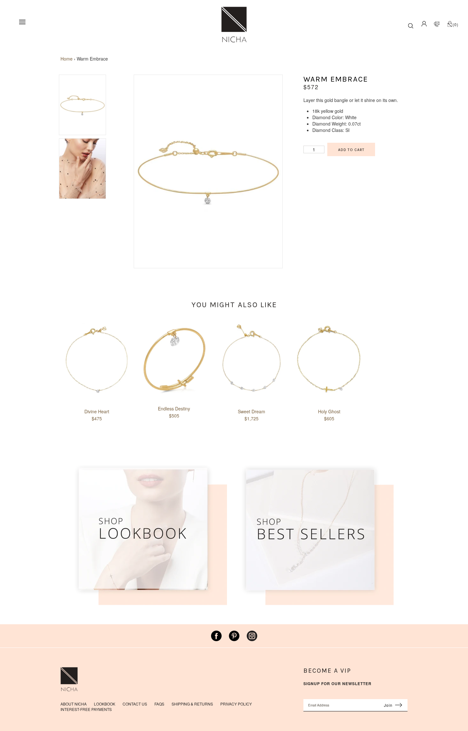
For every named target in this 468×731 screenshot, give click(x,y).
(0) (455, 24)
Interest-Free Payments (86, 709)
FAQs (159, 703)
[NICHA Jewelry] (234, 9)
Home (66, 58)
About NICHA (73, 703)
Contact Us (135, 703)
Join (388, 705)
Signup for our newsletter (337, 683)
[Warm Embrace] (208, 265)
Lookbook (104, 703)
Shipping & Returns (192, 703)
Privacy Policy (236, 703)
